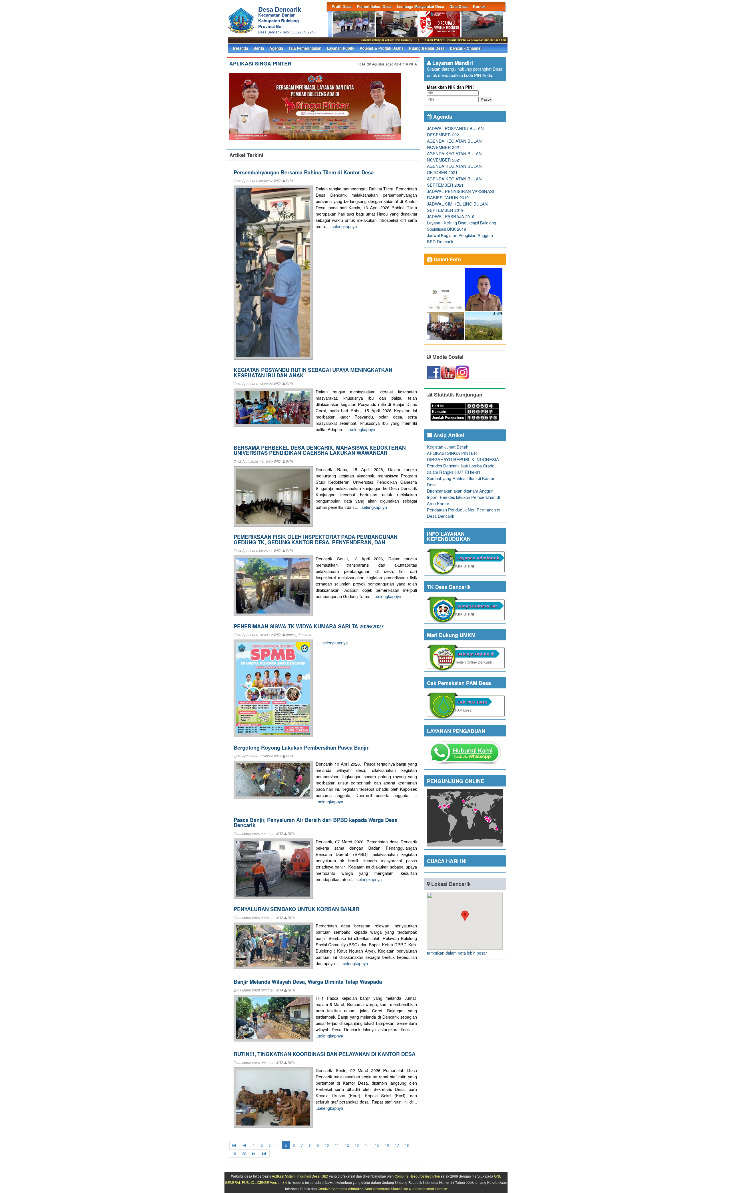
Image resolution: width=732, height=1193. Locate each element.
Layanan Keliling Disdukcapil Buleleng (461, 223)
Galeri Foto (446, 259)
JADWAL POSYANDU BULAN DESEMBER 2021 (455, 131)
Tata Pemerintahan (305, 48)
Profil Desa (341, 6)
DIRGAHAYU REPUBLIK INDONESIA (463, 459)
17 (397, 1145)
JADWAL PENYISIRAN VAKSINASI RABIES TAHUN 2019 (460, 194)
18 (407, 1145)
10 (327, 1145)
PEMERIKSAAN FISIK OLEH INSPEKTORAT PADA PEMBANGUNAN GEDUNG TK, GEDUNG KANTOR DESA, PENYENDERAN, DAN (315, 539)
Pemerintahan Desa (374, 6)
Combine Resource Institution (417, 1176)
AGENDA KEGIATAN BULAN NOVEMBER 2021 (454, 144)
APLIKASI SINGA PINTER (260, 63)
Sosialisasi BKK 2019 (446, 229)
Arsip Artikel (448, 435)
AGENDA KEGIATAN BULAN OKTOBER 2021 (454, 169)
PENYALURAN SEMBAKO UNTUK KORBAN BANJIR (296, 909)
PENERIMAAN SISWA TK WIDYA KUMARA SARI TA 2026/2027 (309, 626)
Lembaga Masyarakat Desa (420, 6)
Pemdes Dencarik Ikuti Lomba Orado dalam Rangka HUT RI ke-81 (460, 469)
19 (234, 1153)
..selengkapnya (343, 226)
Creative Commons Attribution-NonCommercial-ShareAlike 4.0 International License (382, 1188)
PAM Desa (463, 710)
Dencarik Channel (466, 48)
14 (367, 1145)
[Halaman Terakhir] (264, 1153)
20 (244, 1153)
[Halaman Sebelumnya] (245, 1145)
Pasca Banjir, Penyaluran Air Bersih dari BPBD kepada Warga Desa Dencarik (315, 822)
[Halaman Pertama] (234, 1145)
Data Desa (458, 6)
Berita (258, 48)
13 (357, 1145)
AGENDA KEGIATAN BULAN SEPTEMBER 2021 (454, 182)
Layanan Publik (340, 48)
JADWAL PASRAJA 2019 (450, 216)
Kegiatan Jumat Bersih (447, 447)
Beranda (240, 48)
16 (387, 1145)
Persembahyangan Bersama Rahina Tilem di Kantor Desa (304, 172)
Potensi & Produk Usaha (381, 48)
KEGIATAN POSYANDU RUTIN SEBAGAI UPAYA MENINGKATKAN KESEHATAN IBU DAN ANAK (313, 372)
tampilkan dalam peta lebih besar (457, 953)
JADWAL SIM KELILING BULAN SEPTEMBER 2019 (457, 207)
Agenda (276, 48)
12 (347, 1145)
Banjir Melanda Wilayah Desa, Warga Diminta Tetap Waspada (308, 981)
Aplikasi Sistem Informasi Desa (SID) (300, 1176)
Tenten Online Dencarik (473, 662)
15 (377, 1145)
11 (337, 1145)
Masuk (486, 99)
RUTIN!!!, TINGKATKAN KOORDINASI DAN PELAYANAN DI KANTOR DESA (324, 1054)
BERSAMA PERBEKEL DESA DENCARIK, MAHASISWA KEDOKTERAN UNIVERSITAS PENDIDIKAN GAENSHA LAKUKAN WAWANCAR (320, 450)
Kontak (479, 6)
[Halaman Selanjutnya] (254, 1153)
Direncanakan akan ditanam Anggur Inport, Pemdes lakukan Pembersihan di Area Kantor (463, 497)
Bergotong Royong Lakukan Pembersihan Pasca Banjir (301, 747)
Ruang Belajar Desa (426, 48)
